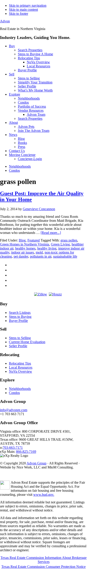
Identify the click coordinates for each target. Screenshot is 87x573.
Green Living (60, 244)
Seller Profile (18, 346)
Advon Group (36, 463)
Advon (5, 21)
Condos (14, 393)
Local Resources (20, 367)
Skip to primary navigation (27, 5)
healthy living (46, 248)
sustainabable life (65, 256)
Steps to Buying (20, 317)
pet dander (21, 256)
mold (39, 252)
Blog (22, 240)
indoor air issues (22, 252)
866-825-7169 (26, 451)
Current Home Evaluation (27, 342)
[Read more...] (51, 233)
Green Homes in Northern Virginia (24, 244)
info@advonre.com (13, 410)
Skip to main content (23, 9)
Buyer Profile (18, 321)
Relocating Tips (20, 363)
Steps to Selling (20, 338)
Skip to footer (18, 13)
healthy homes (25, 248)
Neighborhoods (20, 389)
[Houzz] (55, 294)
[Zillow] (40, 294)
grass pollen (68, 240)
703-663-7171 (13, 447)
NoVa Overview (20, 371)
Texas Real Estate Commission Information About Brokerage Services (43, 560)
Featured (33, 240)
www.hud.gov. (43, 494)
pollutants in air (40, 256)
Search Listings (20, 312)
